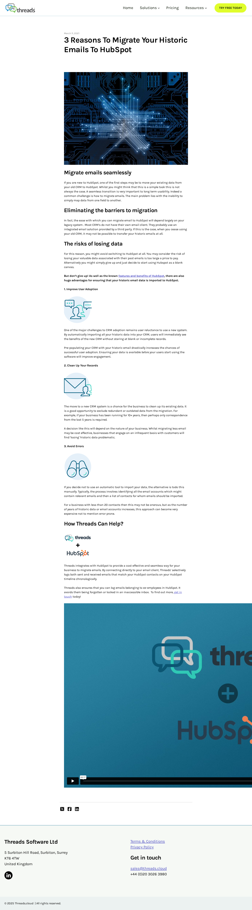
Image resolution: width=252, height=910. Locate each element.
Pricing (172, 8)
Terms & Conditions (147, 841)
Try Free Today (230, 8)
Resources (194, 8)
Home (128, 8)
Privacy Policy (142, 847)
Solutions (148, 8)
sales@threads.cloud (148, 868)
